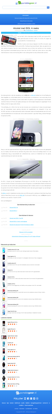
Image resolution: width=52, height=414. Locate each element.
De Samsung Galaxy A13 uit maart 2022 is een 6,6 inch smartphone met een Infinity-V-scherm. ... (27, 291)
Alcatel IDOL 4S (10, 207)
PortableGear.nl (29, 30)
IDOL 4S (33, 95)
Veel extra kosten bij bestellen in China (26, 23)
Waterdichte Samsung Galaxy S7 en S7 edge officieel (26, 236)
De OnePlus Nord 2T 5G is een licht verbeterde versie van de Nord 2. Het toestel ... (24, 264)
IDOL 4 (4, 193)
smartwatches (29, 405)
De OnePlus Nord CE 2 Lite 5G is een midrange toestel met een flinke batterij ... (23, 250)
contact (16, 408)
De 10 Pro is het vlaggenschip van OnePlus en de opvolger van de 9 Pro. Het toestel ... (25, 284)
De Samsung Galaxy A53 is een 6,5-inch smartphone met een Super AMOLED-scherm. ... (25, 305)
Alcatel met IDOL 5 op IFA (13, 218)
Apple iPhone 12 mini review (26, 20)
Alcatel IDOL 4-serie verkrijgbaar (15, 221)
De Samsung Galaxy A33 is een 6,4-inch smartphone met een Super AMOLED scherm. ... (25, 298)
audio (23, 403)
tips (8, 403)
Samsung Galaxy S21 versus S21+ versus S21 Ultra (26, 18)
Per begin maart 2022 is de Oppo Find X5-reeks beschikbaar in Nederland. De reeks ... (25, 312)
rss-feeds (35, 408)
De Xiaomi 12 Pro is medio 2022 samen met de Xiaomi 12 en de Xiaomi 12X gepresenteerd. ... (26, 277)
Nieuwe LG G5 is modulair (26, 232)
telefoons (17, 403)
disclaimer (21, 408)
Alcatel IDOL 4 (10, 210)
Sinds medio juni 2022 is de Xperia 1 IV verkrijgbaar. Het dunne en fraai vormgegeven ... (25, 257)
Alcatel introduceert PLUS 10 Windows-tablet (18, 224)
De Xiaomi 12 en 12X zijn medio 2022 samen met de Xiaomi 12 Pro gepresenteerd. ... (24, 270)
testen (12, 403)
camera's (45, 403)
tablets (28, 403)
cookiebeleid (28, 408)
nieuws (35, 30)
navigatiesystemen (36, 403)
